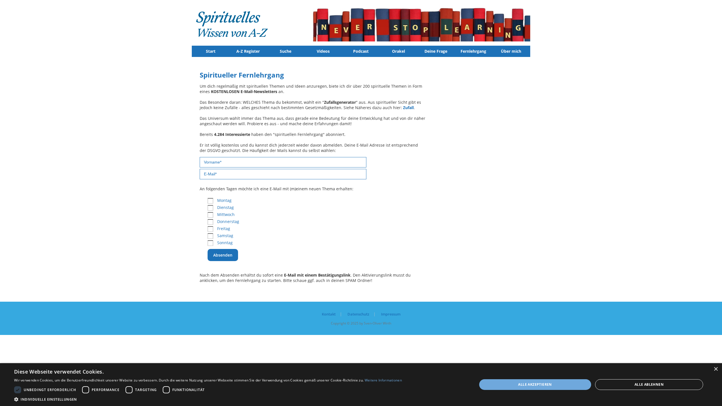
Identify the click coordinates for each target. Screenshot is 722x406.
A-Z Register (248, 51)
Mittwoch (226, 214)
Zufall (408, 107)
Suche (285, 51)
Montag (224, 200)
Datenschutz (358, 314)
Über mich (511, 51)
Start (210, 51)
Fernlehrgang (473, 51)
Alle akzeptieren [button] (535, 384)
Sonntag (225, 242)
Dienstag (225, 207)
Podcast (361, 51)
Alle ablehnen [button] (649, 384)
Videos (323, 51)
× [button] (716, 369)
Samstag (225, 235)
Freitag (223, 228)
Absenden (222, 255)
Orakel (398, 51)
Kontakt (329, 314)
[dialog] (361, 384)
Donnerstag (228, 221)
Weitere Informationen (383, 380)
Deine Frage (435, 51)
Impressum (390, 314)
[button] (208, 399)
